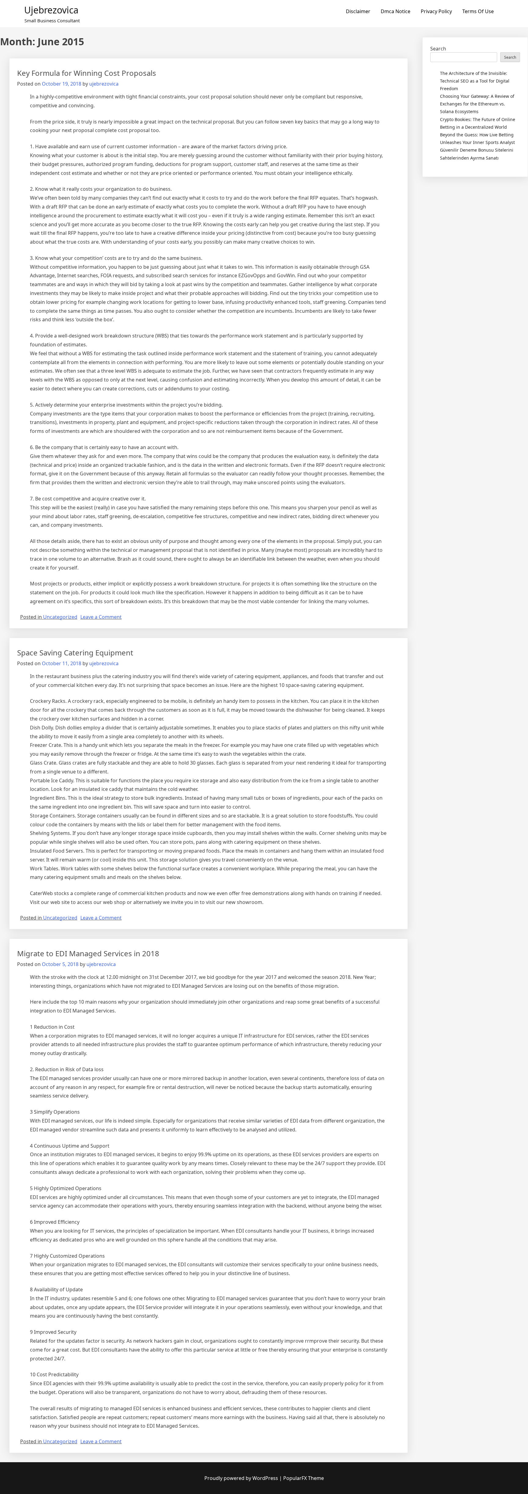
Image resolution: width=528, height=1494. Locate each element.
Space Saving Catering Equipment (75, 652)
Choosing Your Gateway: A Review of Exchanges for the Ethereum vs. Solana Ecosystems (477, 103)
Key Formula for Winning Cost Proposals (86, 73)
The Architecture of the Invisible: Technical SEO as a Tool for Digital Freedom (474, 80)
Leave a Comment (101, 617)
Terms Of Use (478, 11)
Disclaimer (358, 11)
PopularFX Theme (303, 1478)
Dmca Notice (395, 11)
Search (438, 48)
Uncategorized (60, 617)
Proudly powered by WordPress (241, 1478)
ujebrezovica (51, 10)
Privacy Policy (436, 11)
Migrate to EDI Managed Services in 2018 (88, 953)
